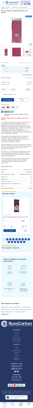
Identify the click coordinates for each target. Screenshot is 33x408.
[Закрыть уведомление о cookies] (27, 395)
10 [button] (8, 242)
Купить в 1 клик (22, 99)
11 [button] (12, 242)
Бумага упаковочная (7, 311)
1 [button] (4, 239)
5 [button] (16, 239)
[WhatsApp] (8, 112)
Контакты (16, 356)
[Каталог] (4, 404)
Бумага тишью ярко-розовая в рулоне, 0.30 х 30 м (16, 217)
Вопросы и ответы (16, 337)
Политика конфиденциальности (10, 394)
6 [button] (19, 239)
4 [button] (13, 239)
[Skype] (11, 112)
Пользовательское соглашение (22, 394)
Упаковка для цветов (20, 311)
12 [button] (15, 242)
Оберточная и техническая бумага (10, 307)
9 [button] (28, 239)
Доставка (16, 348)
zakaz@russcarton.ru (16, 380)
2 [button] (7, 239)
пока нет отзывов (29, 62)
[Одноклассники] (4, 112)
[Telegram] (13, 112)
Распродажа (16, 352)
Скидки (16, 354)
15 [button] (24, 242)
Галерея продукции (16, 339)
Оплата (16, 347)
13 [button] (18, 242)
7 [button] (22, 239)
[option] (16, 30)
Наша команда (16, 341)
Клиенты (17, 336)
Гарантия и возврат (16, 350)
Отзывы (16, 334)
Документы (16, 332)
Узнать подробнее (14, 398)
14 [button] (21, 242)
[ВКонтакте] (2, 112)
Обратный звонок (25, 1)
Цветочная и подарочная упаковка (21, 309)
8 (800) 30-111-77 (16, 369)
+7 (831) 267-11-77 (16, 366)
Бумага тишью (26, 307)
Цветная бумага (5, 309)
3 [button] (10, 239)
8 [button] (25, 239)
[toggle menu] (3, 3)
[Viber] (6, 112)
